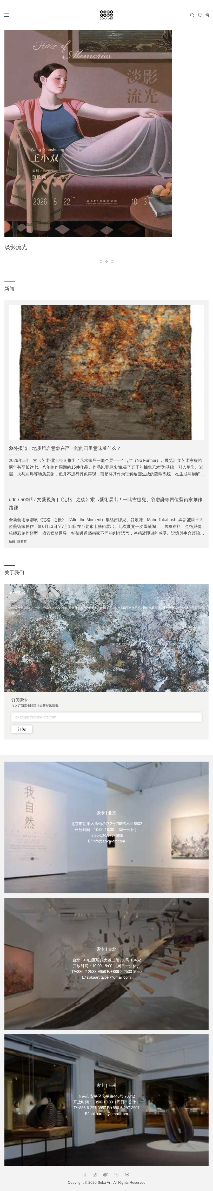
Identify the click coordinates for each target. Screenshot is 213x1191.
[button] (101, 261)
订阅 (22, 729)
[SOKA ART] (106, 14)
